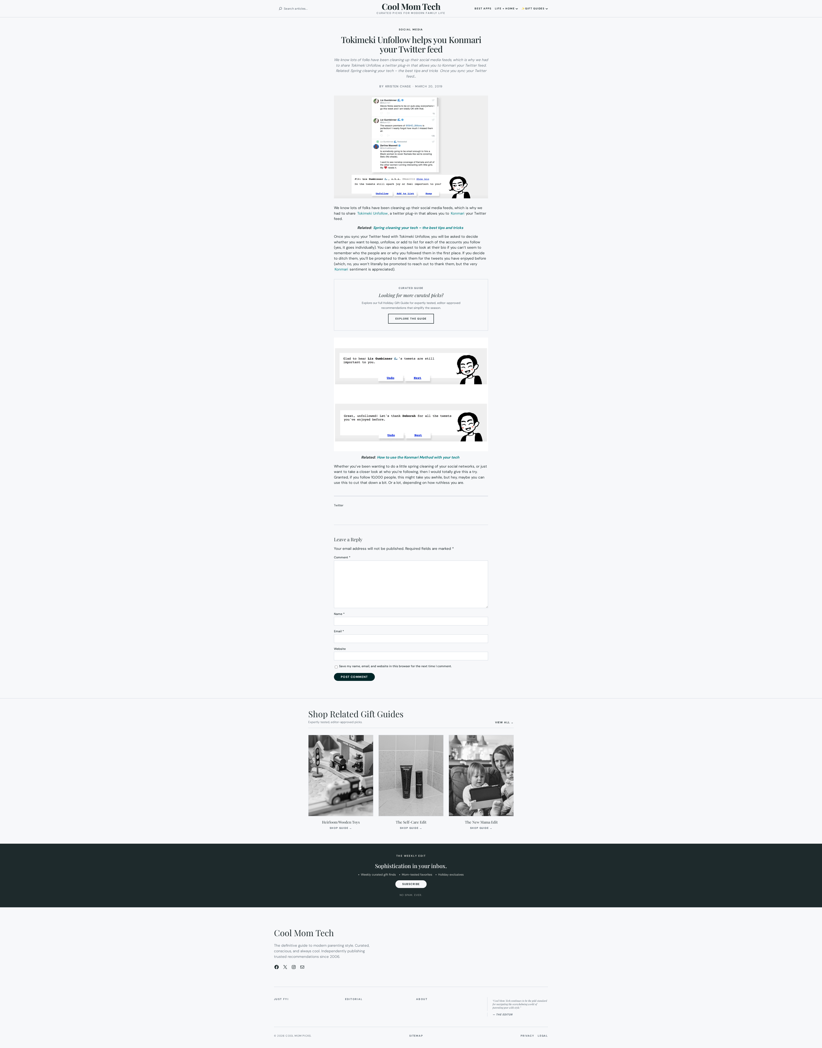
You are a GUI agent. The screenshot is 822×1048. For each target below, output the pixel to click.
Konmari (457, 213)
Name (339, 614)
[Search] (280, 8)
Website (340, 649)
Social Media (411, 29)
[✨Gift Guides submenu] (546, 8)
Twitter (338, 505)
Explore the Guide (414, 320)
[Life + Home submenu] (516, 8)
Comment (342, 557)
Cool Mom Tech (411, 6)
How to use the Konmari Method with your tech (418, 457)
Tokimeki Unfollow (372, 213)
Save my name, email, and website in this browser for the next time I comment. (395, 666)
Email (339, 631)
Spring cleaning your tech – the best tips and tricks (418, 227)
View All (504, 722)
